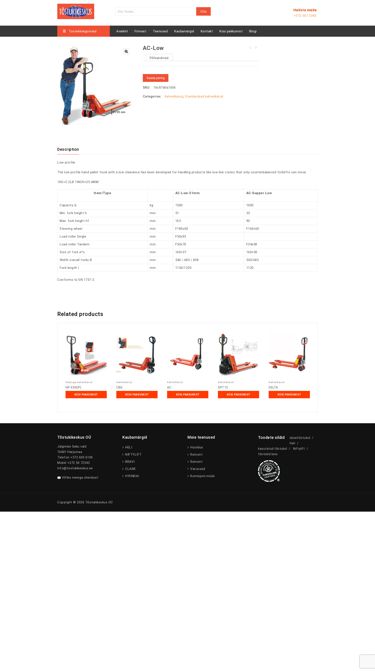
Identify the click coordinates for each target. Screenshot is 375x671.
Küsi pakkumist (231, 31)
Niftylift (299, 448)
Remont (195, 454)
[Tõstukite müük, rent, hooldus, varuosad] (75, 11)
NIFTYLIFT (133, 454)
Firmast (140, 31)
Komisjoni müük (202, 476)
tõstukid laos (268, 454)
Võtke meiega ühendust (80, 477)
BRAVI (129, 462)
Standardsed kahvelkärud (204, 96)
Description (68, 149)
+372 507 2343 (305, 16)
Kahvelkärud (174, 96)
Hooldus (196, 447)
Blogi (253, 31)
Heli (292, 443)
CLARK (130, 469)
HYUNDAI (131, 476)
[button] (126, 51)
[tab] (70, 149)
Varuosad (197, 469)
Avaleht (122, 31)
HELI (128, 447)
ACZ (250, 47)
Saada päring (155, 78)
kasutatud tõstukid (272, 448)
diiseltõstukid (300, 438)
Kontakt (207, 31)
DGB (255, 47)
